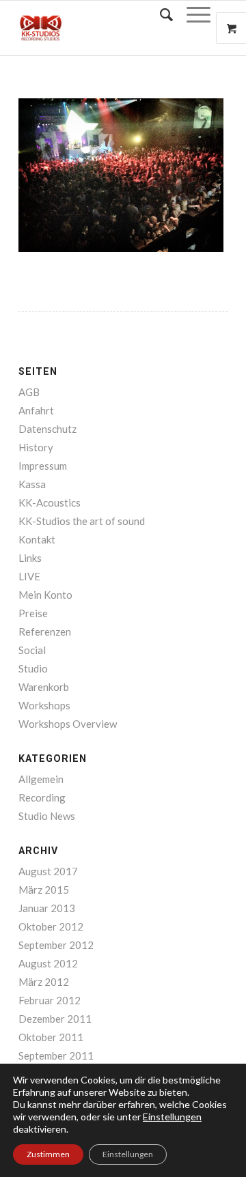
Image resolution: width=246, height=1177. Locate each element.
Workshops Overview (67, 724)
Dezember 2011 (55, 1018)
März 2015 (43, 889)
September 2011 (56, 1055)
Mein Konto (45, 594)
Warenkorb (43, 687)
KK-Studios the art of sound (81, 521)
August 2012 (48, 963)
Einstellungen (127, 1154)
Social (32, 650)
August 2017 (48, 871)
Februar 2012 (49, 1000)
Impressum (42, 465)
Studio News (46, 816)
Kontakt (36, 539)
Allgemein (41, 779)
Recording (42, 797)
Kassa (32, 484)
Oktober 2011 (50, 1037)
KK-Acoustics (49, 502)
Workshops (44, 705)
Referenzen (44, 631)
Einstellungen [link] (172, 1116)
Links (30, 558)
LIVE (29, 576)
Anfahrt (36, 410)
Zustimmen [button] (48, 1154)
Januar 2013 (46, 908)
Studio (33, 668)
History (35, 447)
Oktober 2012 (50, 926)
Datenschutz (47, 429)
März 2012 (43, 982)
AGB (29, 392)
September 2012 (56, 945)
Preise (33, 613)
